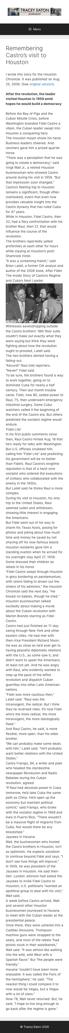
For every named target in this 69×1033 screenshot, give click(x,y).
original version (41, 84)
